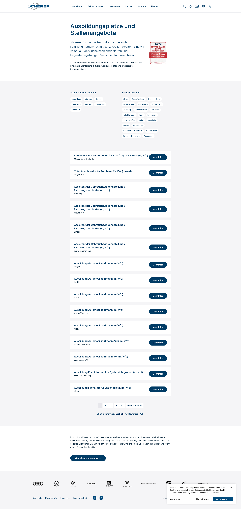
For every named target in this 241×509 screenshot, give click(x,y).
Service (99, 99)
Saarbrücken (151, 131)
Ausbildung (76, 99)
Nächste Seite (134, 405)
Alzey (125, 99)
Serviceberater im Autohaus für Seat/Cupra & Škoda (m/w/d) (111, 155)
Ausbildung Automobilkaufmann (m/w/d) (98, 263)
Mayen (126, 125)
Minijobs (88, 99)
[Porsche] (148, 484)
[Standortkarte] (203, 6)
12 (122, 405)
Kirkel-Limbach (129, 115)
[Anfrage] (197, 6)
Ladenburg (152, 115)
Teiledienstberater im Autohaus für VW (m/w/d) (103, 171)
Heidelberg (143, 104)
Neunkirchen (138, 125)
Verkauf (88, 104)
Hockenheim (157, 104)
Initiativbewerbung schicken (88, 458)
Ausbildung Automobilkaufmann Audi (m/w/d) (101, 341)
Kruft (141, 115)
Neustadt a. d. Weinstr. (132, 131)
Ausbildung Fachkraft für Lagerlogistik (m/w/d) (102, 387)
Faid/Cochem (128, 104)
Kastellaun (155, 110)
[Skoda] (91, 484)
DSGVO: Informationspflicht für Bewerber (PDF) (120, 414)
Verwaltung (100, 104)
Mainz (141, 120)
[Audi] (38, 484)
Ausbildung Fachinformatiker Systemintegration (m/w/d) (108, 372)
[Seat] (109, 484)
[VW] (56, 484)
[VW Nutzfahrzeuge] (73, 484)
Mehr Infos (158, 157)
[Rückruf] (210, 6)
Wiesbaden (148, 136)
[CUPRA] (127, 484)
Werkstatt (76, 110)
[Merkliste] (190, 6)
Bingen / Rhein (154, 99)
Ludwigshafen (129, 120)
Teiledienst (76, 104)
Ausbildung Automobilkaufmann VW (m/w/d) (101, 356)
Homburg (127, 110)
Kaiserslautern (141, 110)
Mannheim (152, 120)
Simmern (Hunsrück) (131, 136)
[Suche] (184, 6)
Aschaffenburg (138, 99)
